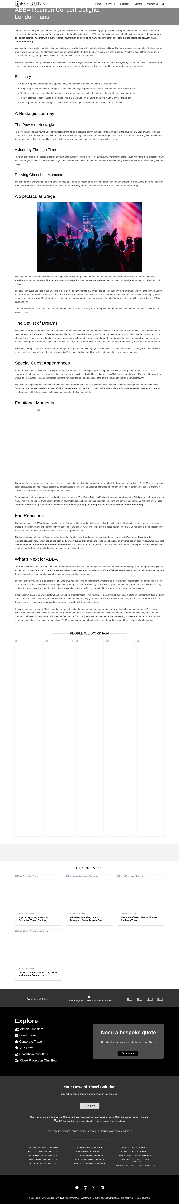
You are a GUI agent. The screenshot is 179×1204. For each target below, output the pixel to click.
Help (49, 1131)
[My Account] (163, 4)
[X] (94, 1187)
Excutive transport (101, 1198)
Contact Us (126, 1131)
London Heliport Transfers (135, 1147)
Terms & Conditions (110, 1131)
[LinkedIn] (102, 1187)
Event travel (85, 1198)
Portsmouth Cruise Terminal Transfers (135, 1166)
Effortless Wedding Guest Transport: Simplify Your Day (86, 918)
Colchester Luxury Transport (43, 1151)
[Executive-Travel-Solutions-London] (30, 4)
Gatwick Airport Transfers (89, 1155)
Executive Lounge (61, 1131)
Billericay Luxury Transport (43, 1163)
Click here (101, 620)
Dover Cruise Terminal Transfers (135, 1155)
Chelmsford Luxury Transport (43, 1155)
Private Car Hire (26, 914)
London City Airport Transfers (89, 1163)
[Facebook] (77, 1187)
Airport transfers (72, 1198)
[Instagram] (85, 1188)
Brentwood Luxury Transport (43, 1147)
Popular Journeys (142, 1198)
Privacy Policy (79, 1131)
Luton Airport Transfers (89, 1147)
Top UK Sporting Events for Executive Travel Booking (34, 918)
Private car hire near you (121, 1198)
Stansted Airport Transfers (89, 1151)
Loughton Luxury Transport (43, 1159)
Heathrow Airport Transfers (89, 1159)
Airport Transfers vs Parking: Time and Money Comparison (38, 974)
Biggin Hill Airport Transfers (135, 1151)
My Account (93, 1131)
